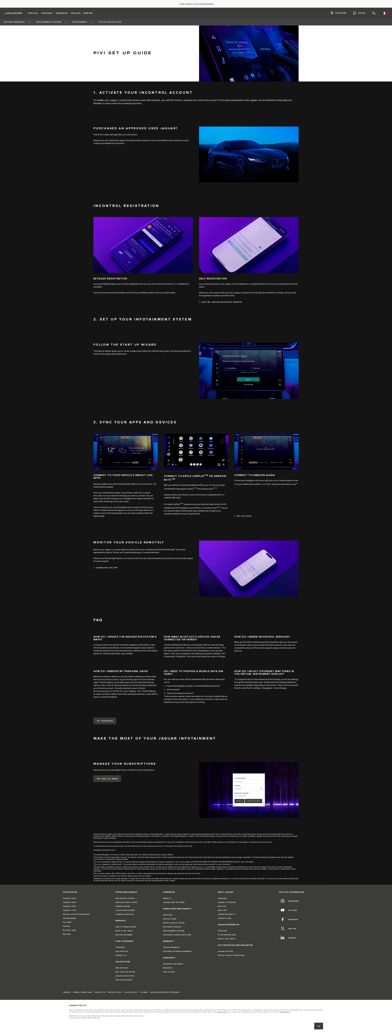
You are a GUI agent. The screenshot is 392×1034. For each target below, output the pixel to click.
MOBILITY (167, 898)
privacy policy (222, 1012)
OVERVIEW (120, 947)
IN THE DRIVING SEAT (227, 935)
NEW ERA (67, 934)
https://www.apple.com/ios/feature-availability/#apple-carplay (216, 862)
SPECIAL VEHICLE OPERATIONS (76, 914)
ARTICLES (222, 906)
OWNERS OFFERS (122, 906)
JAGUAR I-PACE (69, 906)
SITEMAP (144, 992)
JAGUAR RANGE (69, 918)
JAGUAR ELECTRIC (226, 951)
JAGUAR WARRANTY (171, 947)
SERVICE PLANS (170, 919)
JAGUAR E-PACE (69, 902)
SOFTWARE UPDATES (172, 927)
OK (318, 1026)
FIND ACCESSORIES (123, 980)
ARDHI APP (222, 910)
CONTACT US (121, 955)
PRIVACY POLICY (115, 992)
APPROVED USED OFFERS (126, 902)
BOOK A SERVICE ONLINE (174, 923)
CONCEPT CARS (224, 918)
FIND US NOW (169, 972)
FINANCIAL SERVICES (124, 914)
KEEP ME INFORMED (123, 935)
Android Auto (207, 489)
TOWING (66, 926)
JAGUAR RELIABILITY (227, 914)
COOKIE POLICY (131, 992)
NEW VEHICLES (121, 968)
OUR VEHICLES (121, 951)
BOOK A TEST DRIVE (124, 931)
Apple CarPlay (187, 489)
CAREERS (67, 992)
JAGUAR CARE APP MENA (174, 902)
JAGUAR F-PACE (69, 898)
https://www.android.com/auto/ (204, 864)
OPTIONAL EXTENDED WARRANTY (177, 951)
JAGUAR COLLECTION (124, 976)
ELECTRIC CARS (69, 930)
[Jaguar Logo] (13, 13)
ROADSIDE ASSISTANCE (173, 964)
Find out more (109, 779)
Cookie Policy (285, 1012)
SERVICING (167, 915)
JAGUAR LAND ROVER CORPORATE (165, 992)
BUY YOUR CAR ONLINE (125, 972)
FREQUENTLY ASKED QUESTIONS (177, 935)
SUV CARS (67, 922)
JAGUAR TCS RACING (227, 902)
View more (107, 721)
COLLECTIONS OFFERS (125, 910)
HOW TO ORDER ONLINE (125, 927)
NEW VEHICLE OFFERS (125, 898)
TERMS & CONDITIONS (82, 992)
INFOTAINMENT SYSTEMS (174, 931)
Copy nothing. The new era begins (196, 4)
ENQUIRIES (167, 968)
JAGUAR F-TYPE (69, 910)
